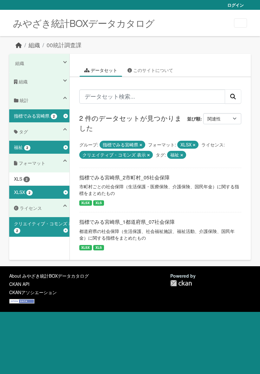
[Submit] (233, 96)
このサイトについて (152, 70)
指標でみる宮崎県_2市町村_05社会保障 (124, 177)
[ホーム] (19, 45)
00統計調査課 (64, 45)
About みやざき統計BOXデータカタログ (49, 276)
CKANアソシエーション (33, 292)
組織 (34, 45)
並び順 (193, 118)
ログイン (235, 5)
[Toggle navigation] (240, 23)
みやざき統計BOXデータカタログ (83, 23)
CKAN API (19, 284)
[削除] (141, 144)
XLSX (85, 202)
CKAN (181, 283)
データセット (103, 70)
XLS (98, 202)
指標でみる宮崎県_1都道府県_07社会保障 (127, 221)
